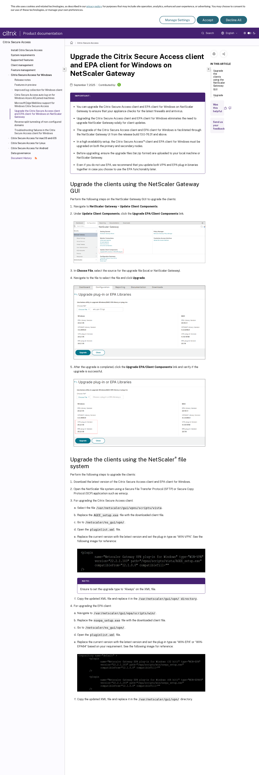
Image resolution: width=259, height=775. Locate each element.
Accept (207, 20)
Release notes (22, 80)
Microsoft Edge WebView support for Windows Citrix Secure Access (34, 105)
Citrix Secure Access (87, 43)
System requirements (23, 55)
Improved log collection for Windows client (38, 90)
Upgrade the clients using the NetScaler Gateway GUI (219, 80)
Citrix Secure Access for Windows (31, 75)
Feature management (23, 70)
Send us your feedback (219, 125)
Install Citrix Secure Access (26, 50)
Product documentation (42, 33)
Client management (22, 65)
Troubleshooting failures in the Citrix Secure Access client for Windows (34, 132)
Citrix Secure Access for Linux (28, 143)
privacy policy (93, 6)
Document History (21, 158)
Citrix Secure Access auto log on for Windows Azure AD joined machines (34, 96)
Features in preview (25, 84)
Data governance (21, 153)
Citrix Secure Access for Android (29, 148)
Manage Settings (177, 20)
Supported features (22, 60)
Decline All (233, 20)
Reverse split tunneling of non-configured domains (37, 123)
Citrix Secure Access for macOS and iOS (34, 138)
